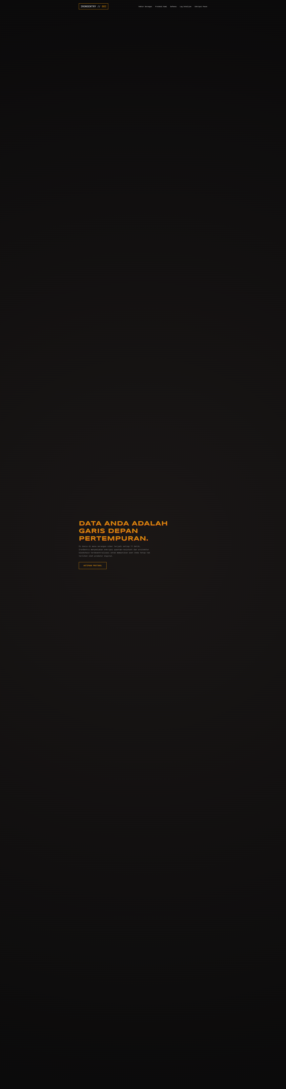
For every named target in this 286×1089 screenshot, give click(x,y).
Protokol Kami (161, 6)
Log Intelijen (185, 6)
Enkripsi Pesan (201, 6)
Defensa (173, 6)
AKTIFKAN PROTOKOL (92, 565)
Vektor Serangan (145, 6)
